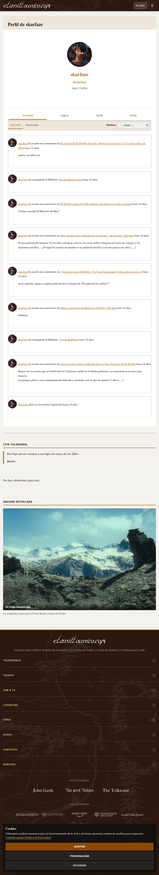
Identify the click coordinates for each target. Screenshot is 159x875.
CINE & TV (9, 690)
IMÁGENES (9, 764)
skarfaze (80, 74)
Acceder (140, 5)
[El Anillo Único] (27, 5)
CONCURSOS (10, 749)
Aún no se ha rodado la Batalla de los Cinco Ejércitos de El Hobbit (98, 364)
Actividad (27, 115)
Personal (15, 125)
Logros (65, 115)
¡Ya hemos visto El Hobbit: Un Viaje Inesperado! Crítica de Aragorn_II (101, 272)
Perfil (99, 115)
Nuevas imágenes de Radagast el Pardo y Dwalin (88, 308)
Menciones (32, 125)
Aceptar (79, 846)
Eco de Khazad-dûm (70, 179)
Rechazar (79, 865)
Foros (133, 115)
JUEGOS (7, 734)
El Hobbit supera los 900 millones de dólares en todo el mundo (96, 204)
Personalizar (79, 856)
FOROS (7, 719)
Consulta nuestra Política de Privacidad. (28, 837)
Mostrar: (111, 125)
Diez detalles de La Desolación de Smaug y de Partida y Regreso (97, 235)
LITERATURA (10, 705)
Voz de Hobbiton (69, 339)
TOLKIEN (8, 675)
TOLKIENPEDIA (12, 660)
